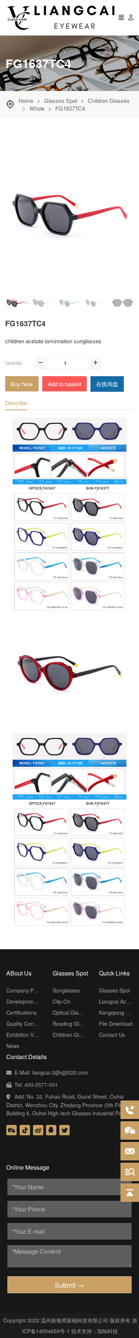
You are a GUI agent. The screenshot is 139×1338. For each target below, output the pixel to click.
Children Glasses (109, 100)
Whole (36, 108)
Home (26, 100)
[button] (129, 303)
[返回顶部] (130, 1192)
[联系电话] (130, 1110)
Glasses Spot (60, 100)
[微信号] (130, 1130)
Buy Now (22, 384)
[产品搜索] (130, 1172)
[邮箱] (130, 1151)
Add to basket (64, 384)
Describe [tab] (16, 403)
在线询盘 (107, 384)
